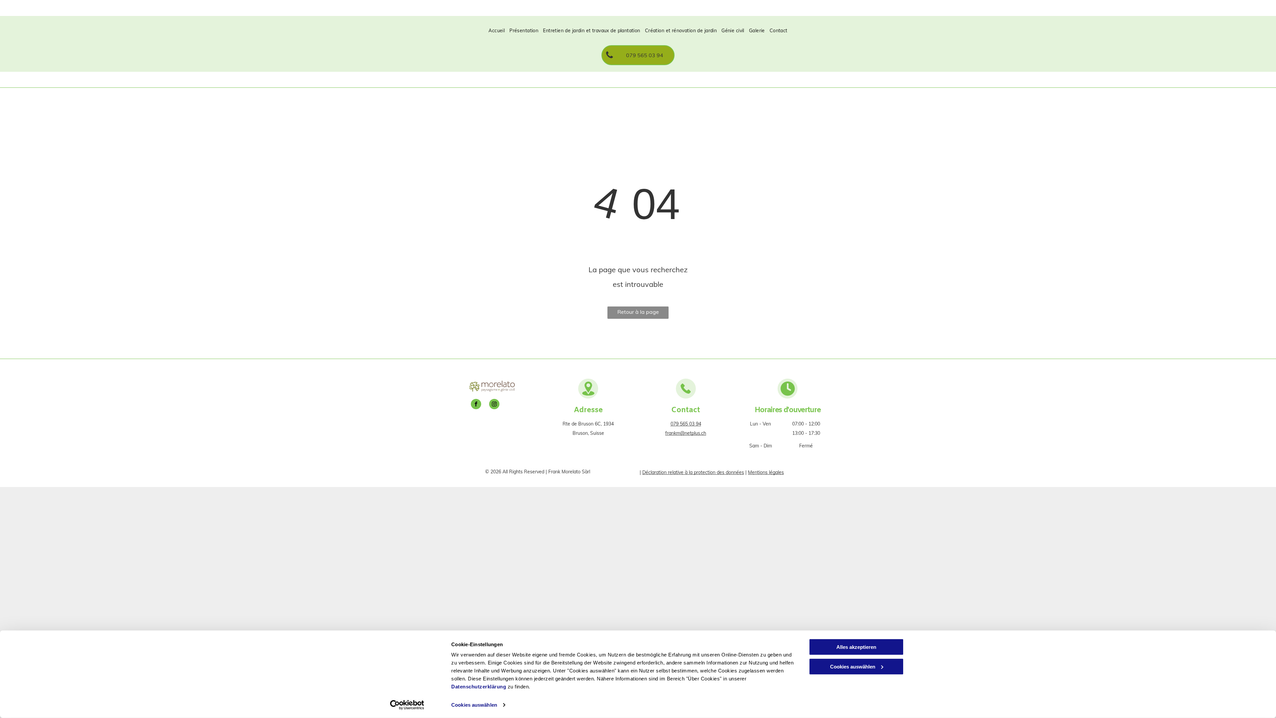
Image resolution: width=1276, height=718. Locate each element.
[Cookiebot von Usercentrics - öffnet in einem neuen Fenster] (407, 705)
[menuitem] (496, 30)
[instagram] (494, 405)
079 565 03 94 (686, 424)
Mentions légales (766, 472)
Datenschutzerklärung (478, 686)
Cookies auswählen (474, 705)
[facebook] (476, 405)
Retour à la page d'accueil (638, 313)
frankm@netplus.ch (685, 433)
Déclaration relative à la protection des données (693, 472)
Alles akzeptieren (856, 647)
